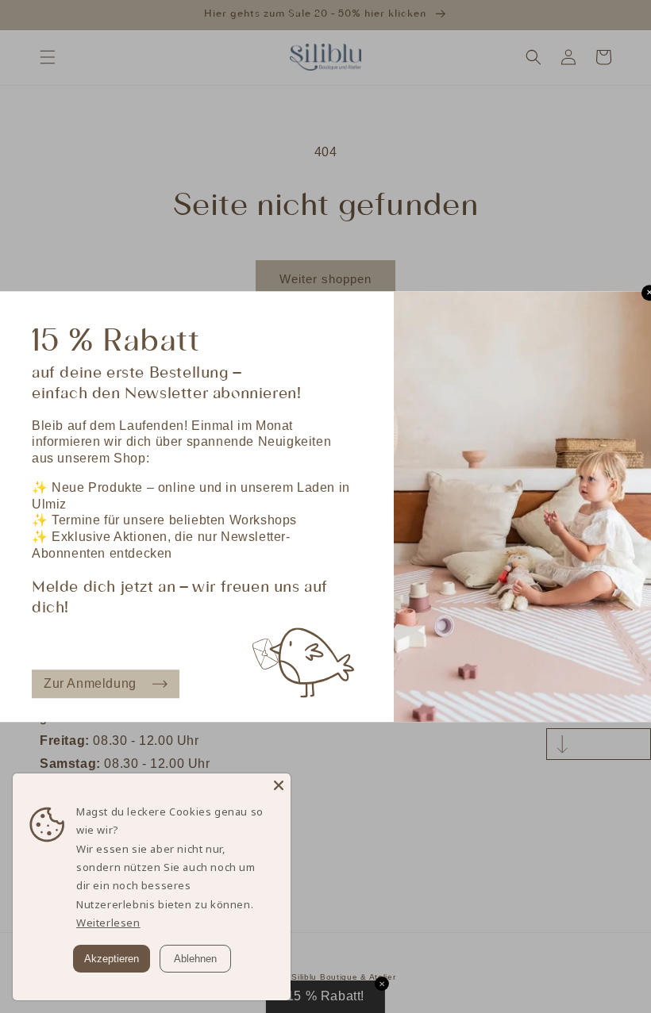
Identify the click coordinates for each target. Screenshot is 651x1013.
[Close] (279, 785)
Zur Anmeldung (90, 683)
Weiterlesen (108, 922)
